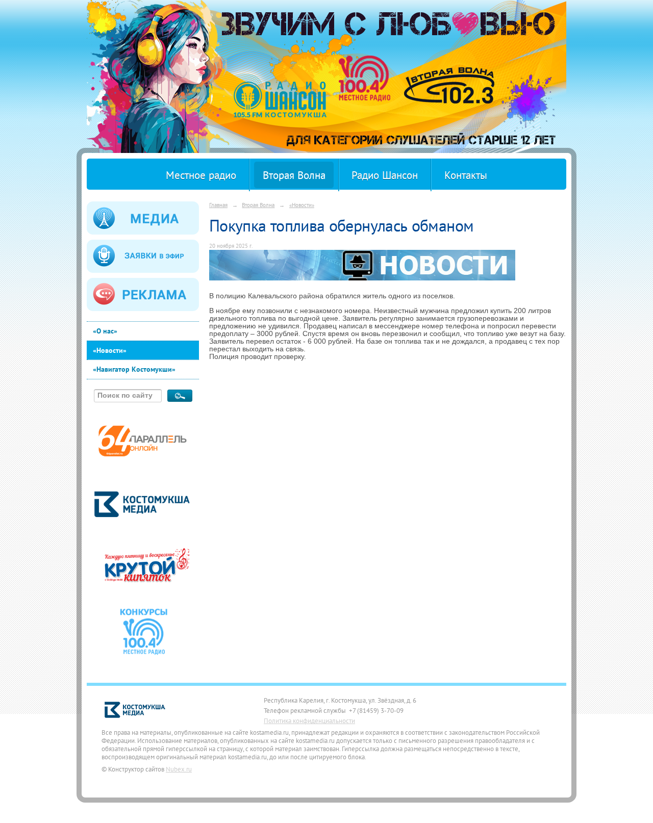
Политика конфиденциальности (309, 720)
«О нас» (105, 331)
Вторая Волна (294, 175)
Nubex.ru (179, 769)
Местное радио (201, 175)
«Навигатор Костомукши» (134, 369)
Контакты (465, 175)
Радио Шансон (384, 175)
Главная (218, 205)
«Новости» (110, 350)
